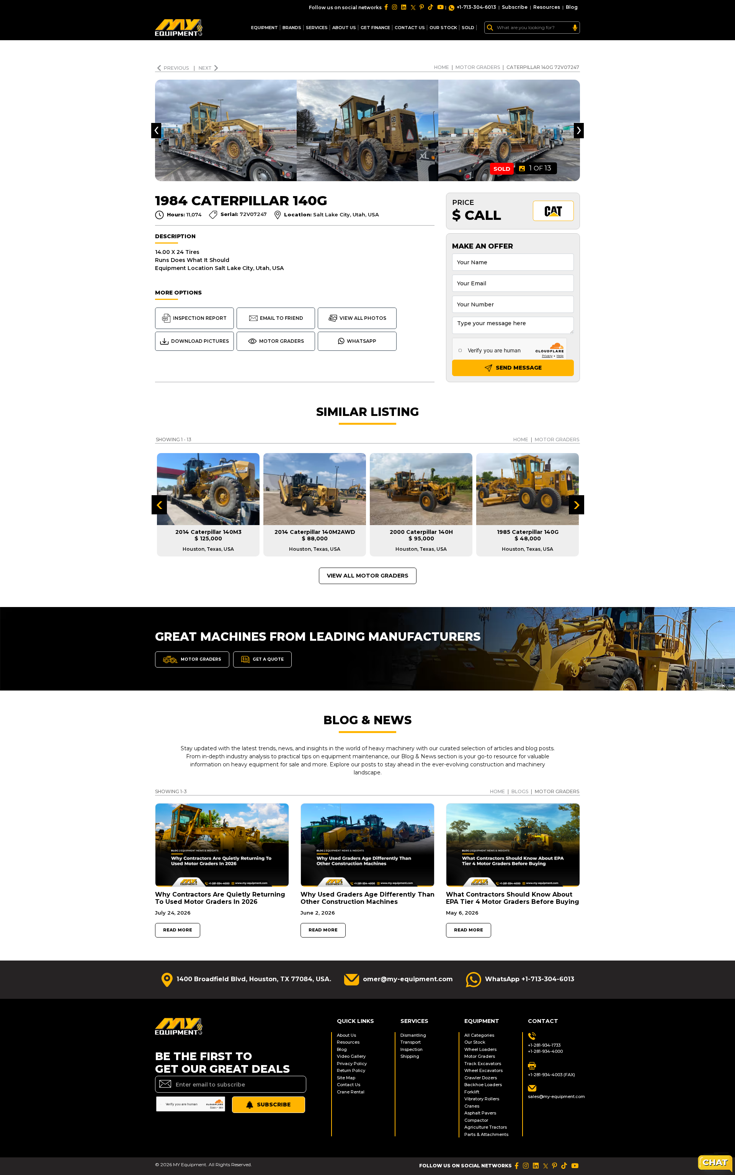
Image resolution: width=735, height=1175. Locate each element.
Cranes (471, 1106)
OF (540, 168)
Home (441, 67)
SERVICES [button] (317, 27)
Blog (572, 7)
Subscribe (515, 7)
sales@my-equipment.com (554, 1096)
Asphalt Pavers (480, 1113)
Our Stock (474, 1042)
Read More (177, 930)
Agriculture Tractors (485, 1127)
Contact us (410, 27)
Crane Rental (350, 1092)
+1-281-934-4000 (545, 1051)
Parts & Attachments (486, 1134)
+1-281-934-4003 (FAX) (551, 1074)
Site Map (346, 1077)
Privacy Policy (352, 1063)
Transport (410, 1042)
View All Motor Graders (367, 575)
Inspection (411, 1049)
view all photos (363, 318)
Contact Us (348, 1084)
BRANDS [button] (292, 27)
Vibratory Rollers (481, 1098)
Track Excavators (482, 1063)
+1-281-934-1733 (544, 1045)
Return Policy (351, 1070)
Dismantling (413, 1035)
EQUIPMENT (264, 27)
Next (205, 68)
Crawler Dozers (480, 1077)
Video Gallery (351, 1056)
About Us (344, 27)
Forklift (471, 1092)
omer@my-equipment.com (408, 979)
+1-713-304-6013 (476, 7)
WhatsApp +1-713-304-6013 (529, 979)
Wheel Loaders (480, 1049)
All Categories (479, 1035)
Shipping (409, 1056)
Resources (546, 7)
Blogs (519, 791)
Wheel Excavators (483, 1070)
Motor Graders (478, 67)
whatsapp (361, 341)
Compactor (476, 1120)
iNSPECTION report (200, 318)
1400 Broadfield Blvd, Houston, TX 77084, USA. (253, 979)
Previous (177, 68)
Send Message (518, 367)
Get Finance (375, 27)
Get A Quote (268, 658)
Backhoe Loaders (483, 1084)
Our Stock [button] (443, 27)
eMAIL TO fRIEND (281, 318)
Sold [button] (468, 27)
